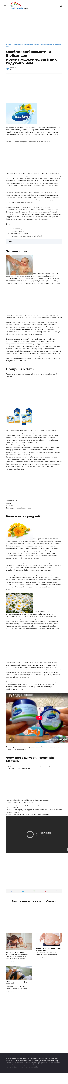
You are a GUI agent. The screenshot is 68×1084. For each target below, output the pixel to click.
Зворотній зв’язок (12, 1068)
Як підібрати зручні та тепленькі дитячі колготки (17, 953)
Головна (9, 44)
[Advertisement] (34, 29)
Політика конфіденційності (28, 1068)
